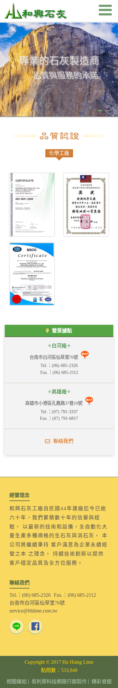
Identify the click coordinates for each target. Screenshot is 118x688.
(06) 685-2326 (65, 365)
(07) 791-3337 (65, 411)
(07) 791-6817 (65, 418)
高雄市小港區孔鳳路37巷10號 (54, 403)
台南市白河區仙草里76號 (54, 357)
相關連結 (17, 681)
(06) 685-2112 (65, 372)
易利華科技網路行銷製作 (59, 681)
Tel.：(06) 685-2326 (30, 595)
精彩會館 (102, 681)
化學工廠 (59, 153)
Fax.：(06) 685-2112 (75, 595)
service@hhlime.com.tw (33, 610)
